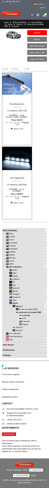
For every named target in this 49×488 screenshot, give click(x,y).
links (42, 7)
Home (6, 22)
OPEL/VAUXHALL (20, 22)
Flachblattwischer (17, 104)
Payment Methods (14, 470)
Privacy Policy (37, 470)
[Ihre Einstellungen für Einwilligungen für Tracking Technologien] (2, 366)
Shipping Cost (22, 123)
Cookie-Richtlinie (22, 475)
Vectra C (19, 24)
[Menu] (38, 14)
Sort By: (5, 69)
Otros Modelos (37, 22)
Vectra (10, 24)
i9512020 (23, 185)
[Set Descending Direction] (28, 69)
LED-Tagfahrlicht (17, 178)
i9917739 (23, 111)
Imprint (33, 475)
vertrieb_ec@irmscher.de (16, 424)
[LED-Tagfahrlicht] (17, 161)
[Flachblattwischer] (17, 87)
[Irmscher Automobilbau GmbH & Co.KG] (11, 14)
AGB (25, 470)
